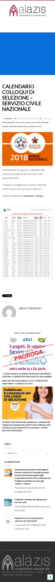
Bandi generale (8, 122)
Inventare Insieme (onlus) (19, 126)
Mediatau (8, 118)
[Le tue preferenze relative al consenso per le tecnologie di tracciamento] (50, 577)
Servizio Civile (36, 126)
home (37, 122)
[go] (47, 453)
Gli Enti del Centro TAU (25, 122)
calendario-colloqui (33, 195)
